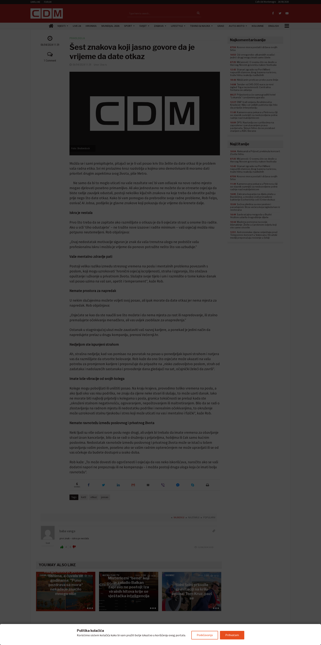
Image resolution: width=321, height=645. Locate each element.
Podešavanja (205, 635)
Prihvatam (232, 635)
